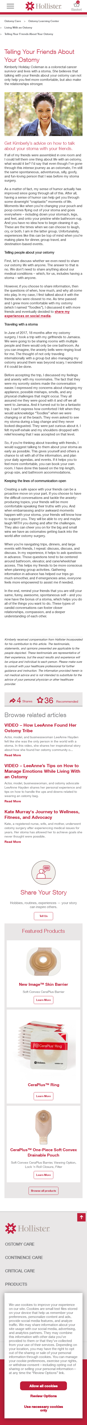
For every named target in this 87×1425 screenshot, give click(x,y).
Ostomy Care (12, 21)
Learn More (43, 1000)
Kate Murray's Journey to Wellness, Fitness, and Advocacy (42, 814)
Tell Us (43, 916)
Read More (12, 755)
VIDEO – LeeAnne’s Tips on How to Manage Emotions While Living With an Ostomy (42, 771)
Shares (24, 700)
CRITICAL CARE (20, 1270)
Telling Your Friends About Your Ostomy (28, 34)
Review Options (43, 1396)
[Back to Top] (81, 1217)
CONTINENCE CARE (24, 1257)
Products (16, 1284)
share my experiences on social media (37, 313)
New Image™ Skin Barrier (43, 984)
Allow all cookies (43, 1386)
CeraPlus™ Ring (43, 1084)
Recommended (61, 700)
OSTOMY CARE (19, 1244)
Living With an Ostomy (18, 27)
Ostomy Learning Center (43, 21)
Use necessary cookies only (43, 1408)
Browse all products (43, 1190)
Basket (77, 6)
